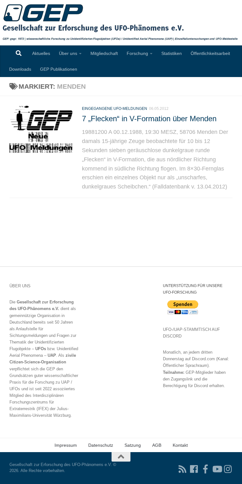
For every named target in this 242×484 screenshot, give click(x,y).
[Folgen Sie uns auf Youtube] (216, 469)
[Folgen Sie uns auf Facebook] (194, 469)
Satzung (132, 445)
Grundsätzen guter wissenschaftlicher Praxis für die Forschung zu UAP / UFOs (43, 382)
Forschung (137, 53)
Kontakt (180, 445)
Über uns (68, 53)
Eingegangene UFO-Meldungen (114, 108)
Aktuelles (41, 53)
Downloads (20, 69)
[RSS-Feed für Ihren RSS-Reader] (182, 469)
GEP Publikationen (58, 69)
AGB (156, 445)
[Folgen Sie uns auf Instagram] (228, 469)
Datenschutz (100, 445)
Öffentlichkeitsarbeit (210, 53)
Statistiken (171, 53)
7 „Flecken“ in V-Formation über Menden (149, 119)
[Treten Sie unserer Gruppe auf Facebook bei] (205, 469)
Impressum (66, 445)
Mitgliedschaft (104, 53)
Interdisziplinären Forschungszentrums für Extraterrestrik (36, 402)
